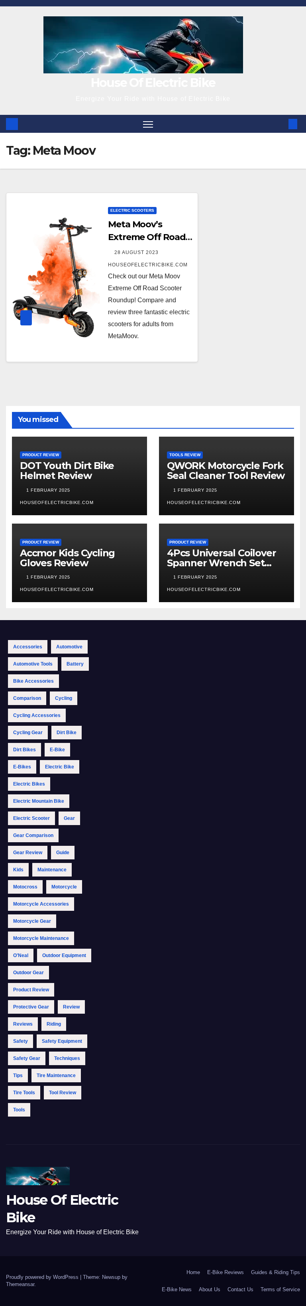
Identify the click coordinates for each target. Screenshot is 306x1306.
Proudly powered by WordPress (43, 1277)
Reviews (23, 1024)
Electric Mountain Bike (38, 801)
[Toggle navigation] (148, 124)
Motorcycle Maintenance (41, 938)
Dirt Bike (66, 732)
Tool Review (62, 1092)
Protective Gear (31, 1007)
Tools (19, 1110)
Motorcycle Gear (32, 921)
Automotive (69, 647)
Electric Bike (59, 767)
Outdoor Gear (28, 972)
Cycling (63, 698)
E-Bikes (22, 767)
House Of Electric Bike (153, 82)
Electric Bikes (29, 784)
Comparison (27, 698)
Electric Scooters (132, 210)
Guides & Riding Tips (275, 1272)
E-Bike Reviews (225, 1272)
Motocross (25, 887)
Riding (54, 1024)
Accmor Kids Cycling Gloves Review (67, 558)
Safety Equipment (62, 1041)
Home (193, 1272)
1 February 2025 (49, 490)
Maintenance (52, 870)
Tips (18, 1075)
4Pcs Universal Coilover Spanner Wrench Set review (221, 563)
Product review (31, 990)
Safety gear (26, 1058)
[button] (280, 123)
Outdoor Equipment (64, 955)
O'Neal (20, 955)
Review (71, 1007)
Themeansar (20, 1284)
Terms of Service (280, 1289)
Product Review (40, 455)
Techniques (67, 1058)
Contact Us (240, 1289)
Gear (69, 818)
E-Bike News (177, 1289)
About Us (209, 1289)
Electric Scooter (31, 818)
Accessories (27, 647)
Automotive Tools (33, 664)
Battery (75, 664)
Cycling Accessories (37, 715)
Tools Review (184, 455)
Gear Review (27, 852)
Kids (18, 870)
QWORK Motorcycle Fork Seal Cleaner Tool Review (225, 470)
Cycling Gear (28, 732)
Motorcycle (64, 887)
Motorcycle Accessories (41, 904)
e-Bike (57, 749)
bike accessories (33, 681)
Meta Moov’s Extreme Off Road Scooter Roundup (146, 237)
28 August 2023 (137, 252)
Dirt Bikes (24, 749)
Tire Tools (24, 1092)
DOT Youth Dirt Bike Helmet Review (67, 470)
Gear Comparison (33, 835)
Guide (62, 852)
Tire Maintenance (56, 1075)
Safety (20, 1041)
